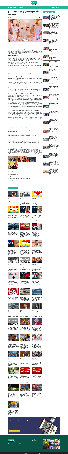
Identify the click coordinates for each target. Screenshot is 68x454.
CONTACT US (24, 7)
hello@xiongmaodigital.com (13, 174)
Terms (34, 442)
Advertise (34, 440)
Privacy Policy (34, 443)
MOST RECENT (14, 7)
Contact (34, 441)
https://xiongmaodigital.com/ (13, 180)
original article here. (32, 183)
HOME (9, 7)
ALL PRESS (20, 7)
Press (34, 439)
